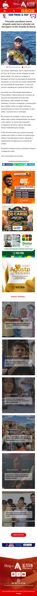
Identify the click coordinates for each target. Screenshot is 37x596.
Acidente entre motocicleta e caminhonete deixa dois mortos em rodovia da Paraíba (17, 400)
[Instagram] (26, 10)
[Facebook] (22, 10)
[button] (4, 10)
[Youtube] (29, 10)
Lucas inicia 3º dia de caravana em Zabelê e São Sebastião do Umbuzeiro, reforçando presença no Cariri (18, 438)
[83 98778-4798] (18, 580)
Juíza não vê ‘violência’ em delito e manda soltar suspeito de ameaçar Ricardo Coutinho (17, 476)
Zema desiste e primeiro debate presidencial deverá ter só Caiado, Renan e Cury (17, 363)
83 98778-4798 (18, 583)
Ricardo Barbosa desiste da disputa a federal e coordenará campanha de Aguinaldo (18, 325)
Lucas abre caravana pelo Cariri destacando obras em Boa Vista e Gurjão (16, 514)
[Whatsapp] (32, 10)
